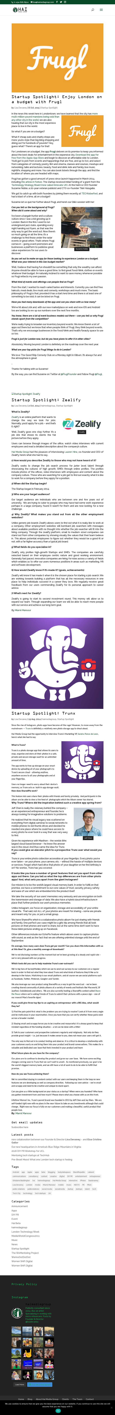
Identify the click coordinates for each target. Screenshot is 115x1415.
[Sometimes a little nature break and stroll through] (16, 1353)
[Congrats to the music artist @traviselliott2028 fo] (38, 1331)
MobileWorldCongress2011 (26, 1236)
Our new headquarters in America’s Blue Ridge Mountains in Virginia (46, 1147)
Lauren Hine (71, 452)
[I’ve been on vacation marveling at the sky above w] (27, 1331)
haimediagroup (48, 406)
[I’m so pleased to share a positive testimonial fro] (27, 1342)
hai (34, 1181)
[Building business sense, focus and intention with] (16, 1364)
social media (47, 1189)
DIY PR (70, 1176)
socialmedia (60, 1189)
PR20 (89, 1185)
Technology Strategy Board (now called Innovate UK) (40, 185)
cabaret (91, 1172)
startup (70, 1189)
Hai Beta (16, 1223)
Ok (58, 1411)
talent (87, 1189)
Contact (90, 1399)
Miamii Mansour (23, 610)
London (29, 1185)
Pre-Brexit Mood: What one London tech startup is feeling (42, 1159)
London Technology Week (25, 1231)
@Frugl (98, 374)
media (37, 1185)
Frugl (53, 151)
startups (79, 1189)
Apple (29, 1172)
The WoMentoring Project (25, 1253)
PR (83, 1185)
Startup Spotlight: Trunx (43, 713)
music (68, 1185)
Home (21, 1399)
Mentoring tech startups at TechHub (30, 1155)
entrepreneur (95, 1176)
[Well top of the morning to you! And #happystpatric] (27, 1375)
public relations (19, 1189)
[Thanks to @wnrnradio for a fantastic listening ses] (16, 1375)
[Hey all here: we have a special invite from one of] (38, 1375)
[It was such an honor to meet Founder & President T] (49, 1353)
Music (15, 1240)
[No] (111, 1407)
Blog (30, 1399)
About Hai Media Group (47, 1399)
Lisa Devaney (20, 108)
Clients (65, 1399)
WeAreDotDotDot (21, 1257)
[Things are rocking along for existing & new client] (27, 1353)
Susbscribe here (20, 1127)
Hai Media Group (20, 452)
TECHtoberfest (89, 193)
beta (43, 1172)
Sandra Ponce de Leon (88, 734)
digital (62, 1176)
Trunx (28, 729)
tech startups (40, 1193)
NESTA (77, 1185)
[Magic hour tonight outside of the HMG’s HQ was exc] (49, 1375)
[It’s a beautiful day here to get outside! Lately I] (49, 1331)
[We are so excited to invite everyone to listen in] (16, 1342)
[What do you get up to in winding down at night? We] (38, 1342)
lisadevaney (93, 1181)
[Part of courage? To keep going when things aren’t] (27, 1364)
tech (94, 1189)
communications (19, 1176)
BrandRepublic (79, 1172)
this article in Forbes (31, 182)
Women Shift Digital (22, 1261)
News (15, 1244)
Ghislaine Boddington (21, 1181)
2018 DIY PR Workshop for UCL (28, 1151)
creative (53, 1176)
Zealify (15, 417)
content (44, 1176)
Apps (14, 1210)
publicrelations (33, 1189)
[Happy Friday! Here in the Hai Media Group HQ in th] (49, 1342)
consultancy (33, 1176)
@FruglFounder (69, 374)
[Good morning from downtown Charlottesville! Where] (38, 1364)
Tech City (16, 1193)
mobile (61, 1185)
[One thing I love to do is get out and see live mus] (16, 1331)
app (23, 1172)
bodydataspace (64, 1172)
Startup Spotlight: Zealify (46, 400)
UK (49, 1193)
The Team (77, 1399)
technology (27, 1193)
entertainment (81, 1176)
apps (37, 1172)
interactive (73, 1181)
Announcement (20, 1206)
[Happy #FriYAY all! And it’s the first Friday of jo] (49, 1364)
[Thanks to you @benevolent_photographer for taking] (38, 1353)
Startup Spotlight (49, 108)
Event (15, 1219)
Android (16, 1172)
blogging (51, 1172)
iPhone (83, 1181)
